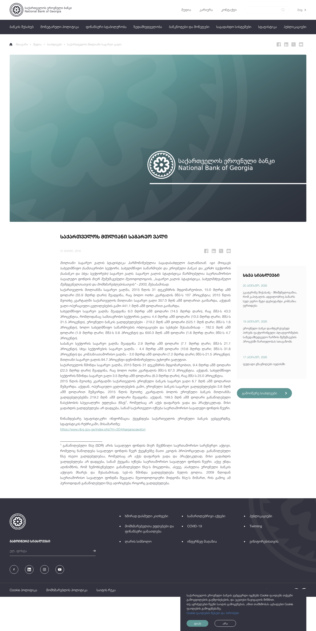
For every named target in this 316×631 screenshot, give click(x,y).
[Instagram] (44, 569)
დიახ (197, 623)
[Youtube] (59, 569)
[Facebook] (279, 44)
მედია (37, 44)
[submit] (283, 9)
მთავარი (22, 44)
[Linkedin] (286, 44)
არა (225, 623)
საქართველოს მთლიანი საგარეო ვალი (94, 44)
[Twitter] (293, 44)
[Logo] (41, 10)
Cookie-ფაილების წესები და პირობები (213, 613)
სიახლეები (54, 44)
